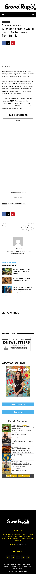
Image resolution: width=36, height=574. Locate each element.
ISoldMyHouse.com (24, 84)
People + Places (5, 22)
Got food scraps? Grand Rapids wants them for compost (21, 271)
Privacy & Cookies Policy (24, 566)
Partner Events (21, 564)
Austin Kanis (7, 39)
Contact (14, 566)
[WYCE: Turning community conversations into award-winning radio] (7, 289)
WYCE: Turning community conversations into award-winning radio (22, 290)
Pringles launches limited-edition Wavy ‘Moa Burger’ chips (27, 228)
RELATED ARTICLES (9, 262)
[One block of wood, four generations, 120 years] (7, 280)
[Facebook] (4, 43)
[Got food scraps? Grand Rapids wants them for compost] (7, 271)
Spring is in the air (7, 226)
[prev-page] (3, 297)
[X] (8, 43)
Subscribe (6, 564)
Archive (29, 564)
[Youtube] (28, 557)
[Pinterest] (13, 43)
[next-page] (6, 297)
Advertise (13, 564)
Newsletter (7, 566)
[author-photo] (18, 246)
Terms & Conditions (18, 568)
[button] (3, 14)
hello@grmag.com (21, 544)
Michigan (10, 203)
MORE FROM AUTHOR (9, 265)
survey (10, 71)
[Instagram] (13, 557)
